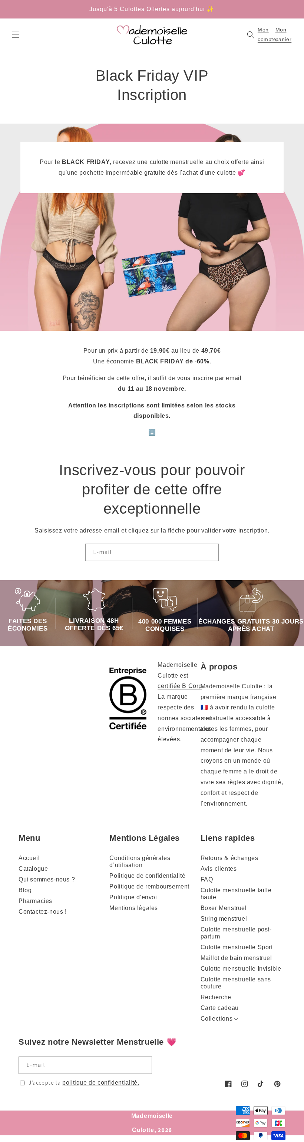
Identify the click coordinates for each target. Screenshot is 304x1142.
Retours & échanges (229, 858)
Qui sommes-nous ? (47, 879)
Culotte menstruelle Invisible (241, 968)
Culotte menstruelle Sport (237, 947)
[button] (15, 35)
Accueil (29, 858)
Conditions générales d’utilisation (139, 861)
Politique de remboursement (149, 886)
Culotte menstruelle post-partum (236, 933)
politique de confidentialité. (100, 1082)
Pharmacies (35, 901)
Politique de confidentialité (147, 876)
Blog (25, 890)
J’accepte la (84, 1082)
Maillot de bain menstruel (236, 958)
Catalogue (33, 869)
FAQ (207, 879)
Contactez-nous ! (43, 911)
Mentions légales (133, 908)
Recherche (216, 997)
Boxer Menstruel (224, 908)
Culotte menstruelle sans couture (236, 983)
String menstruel (224, 919)
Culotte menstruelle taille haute (236, 893)
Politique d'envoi (133, 897)
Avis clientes (219, 869)
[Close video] (195, 543)
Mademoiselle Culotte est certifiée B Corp (180, 675)
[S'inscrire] (210, 552)
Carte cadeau (220, 1008)
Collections (217, 1018)
